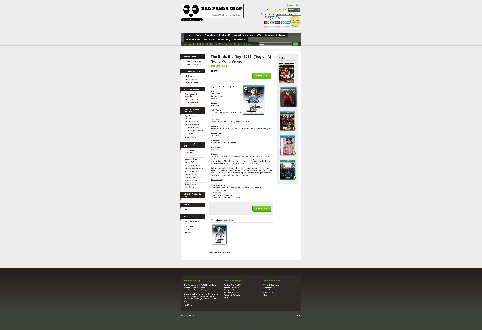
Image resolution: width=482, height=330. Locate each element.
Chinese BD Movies (192, 124)
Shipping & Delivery (232, 292)
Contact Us (268, 292)
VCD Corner (189, 187)
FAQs (226, 297)
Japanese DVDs (191, 159)
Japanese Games (191, 82)
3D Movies (189, 134)
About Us (267, 290)
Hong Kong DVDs (191, 156)
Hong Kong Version (192, 99)
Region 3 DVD (190, 178)
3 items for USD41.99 (193, 64)
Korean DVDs (190, 162)
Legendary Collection (275, 35)
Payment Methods (231, 287)
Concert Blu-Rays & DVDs (192, 222)
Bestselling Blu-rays (243, 35)
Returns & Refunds (232, 295)
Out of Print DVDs (191, 181)
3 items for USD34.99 (193, 61)
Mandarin (188, 229)
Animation (210, 35)
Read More (188, 305)
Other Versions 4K (191, 102)
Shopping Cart (230, 290)
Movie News (240, 39)
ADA (187, 209)
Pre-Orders (209, 39)
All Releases (189, 76)
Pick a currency (268, 14)
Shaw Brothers (193, 39)
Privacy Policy (269, 287)
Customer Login (294, 5)
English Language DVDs (194, 168)
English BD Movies (192, 121)
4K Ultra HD (224, 35)
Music (198, 35)
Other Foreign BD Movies (194, 131)
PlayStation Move (191, 79)
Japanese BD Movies (193, 127)
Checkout (294, 10)
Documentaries (190, 137)
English (188, 233)
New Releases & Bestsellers (191, 95)
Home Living (224, 39)
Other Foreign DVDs (192, 165)
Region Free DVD (191, 175)
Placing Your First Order (234, 285)
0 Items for (277, 10)
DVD (259, 35)
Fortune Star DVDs (192, 171)
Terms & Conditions (271, 285)
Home (189, 35)
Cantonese (189, 226)
